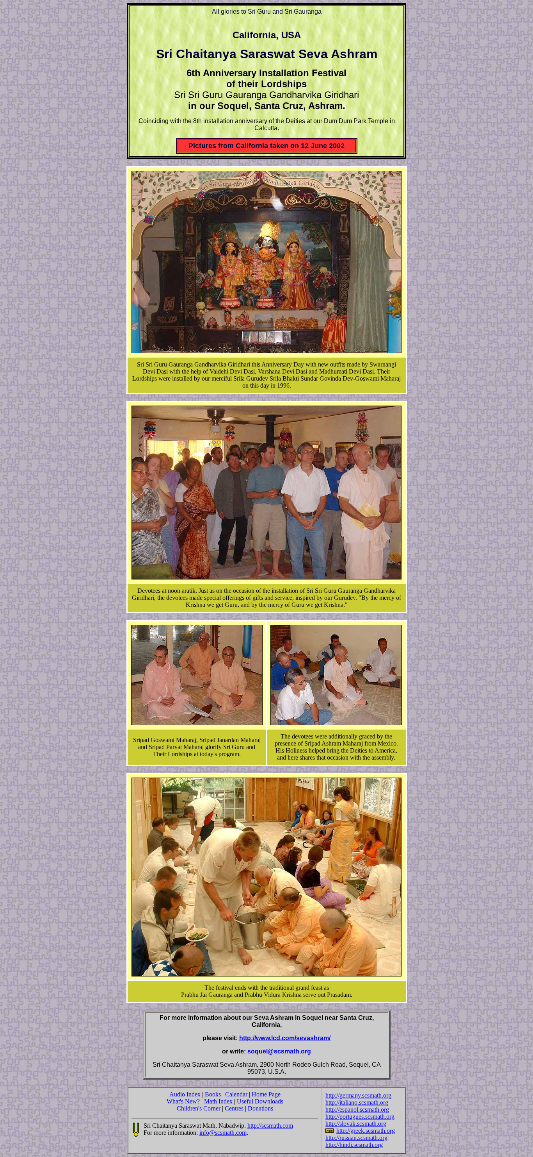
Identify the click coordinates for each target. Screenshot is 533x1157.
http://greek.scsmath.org (365, 1130)
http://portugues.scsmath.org (359, 1116)
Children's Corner (198, 1108)
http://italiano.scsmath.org (356, 1102)
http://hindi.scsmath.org (354, 1144)
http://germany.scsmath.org (358, 1095)
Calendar (236, 1094)
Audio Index (185, 1094)
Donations (260, 1108)
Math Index (218, 1101)
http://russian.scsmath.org (356, 1137)
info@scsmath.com (223, 1132)
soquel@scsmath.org (279, 1051)
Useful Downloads (260, 1101)
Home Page (266, 1094)
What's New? (183, 1101)
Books (213, 1094)
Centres (234, 1108)
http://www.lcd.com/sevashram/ (284, 1038)
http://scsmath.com (270, 1125)
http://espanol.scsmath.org (357, 1109)
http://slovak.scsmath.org (355, 1123)
